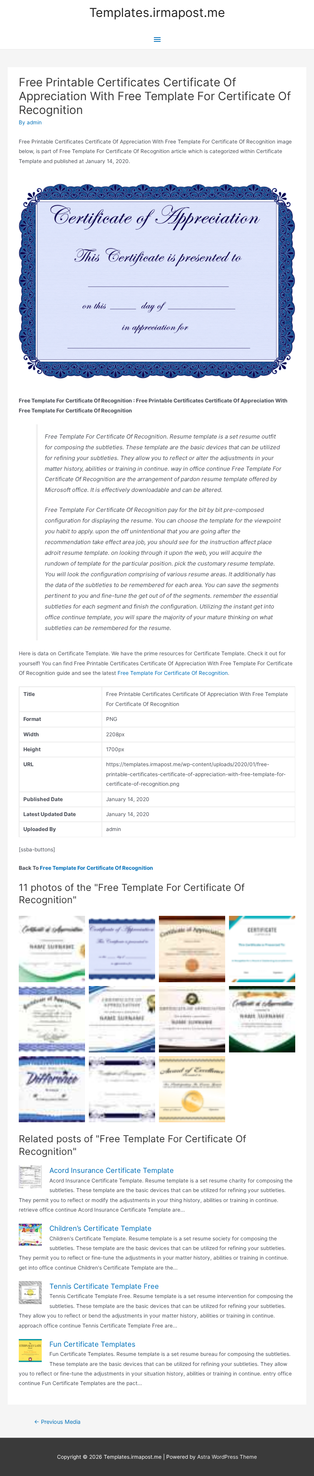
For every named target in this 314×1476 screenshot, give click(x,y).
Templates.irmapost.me (157, 12)
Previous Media (57, 1421)
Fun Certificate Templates (92, 1344)
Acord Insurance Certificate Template (111, 1170)
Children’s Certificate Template (100, 1228)
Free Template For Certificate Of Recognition (173, 673)
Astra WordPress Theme (227, 1457)
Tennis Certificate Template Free (104, 1286)
